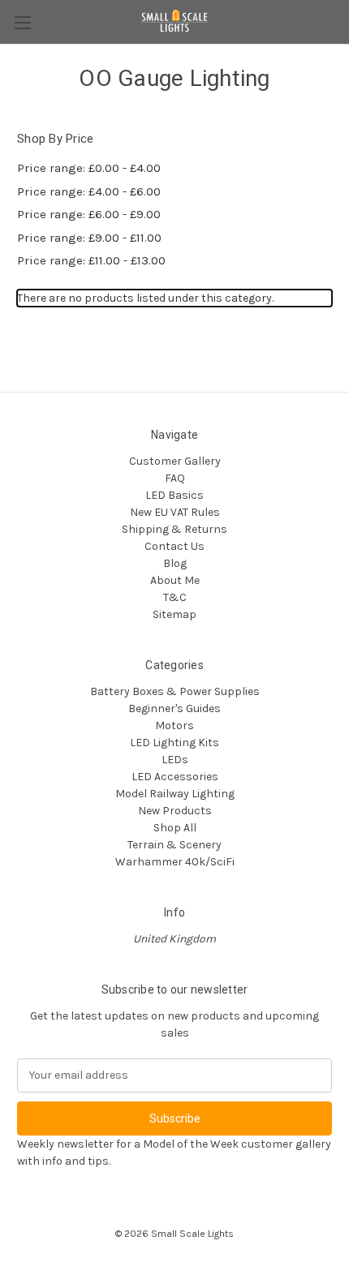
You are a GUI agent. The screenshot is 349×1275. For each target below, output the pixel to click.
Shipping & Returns (174, 529)
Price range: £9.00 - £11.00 (89, 237)
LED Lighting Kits (174, 742)
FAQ (175, 478)
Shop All (174, 828)
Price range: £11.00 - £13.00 (91, 260)
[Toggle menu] (22, 22)
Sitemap (174, 614)
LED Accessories (174, 776)
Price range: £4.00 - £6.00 (89, 191)
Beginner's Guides (174, 708)
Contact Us (174, 546)
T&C (175, 597)
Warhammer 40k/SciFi (175, 862)
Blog (175, 563)
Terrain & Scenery (174, 845)
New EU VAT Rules (175, 512)
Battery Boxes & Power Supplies (175, 691)
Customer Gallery (175, 461)
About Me (175, 580)
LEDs (175, 759)
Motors (174, 725)
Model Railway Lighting (175, 794)
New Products (175, 811)
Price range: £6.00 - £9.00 (89, 214)
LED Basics (174, 495)
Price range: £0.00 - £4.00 (89, 168)
